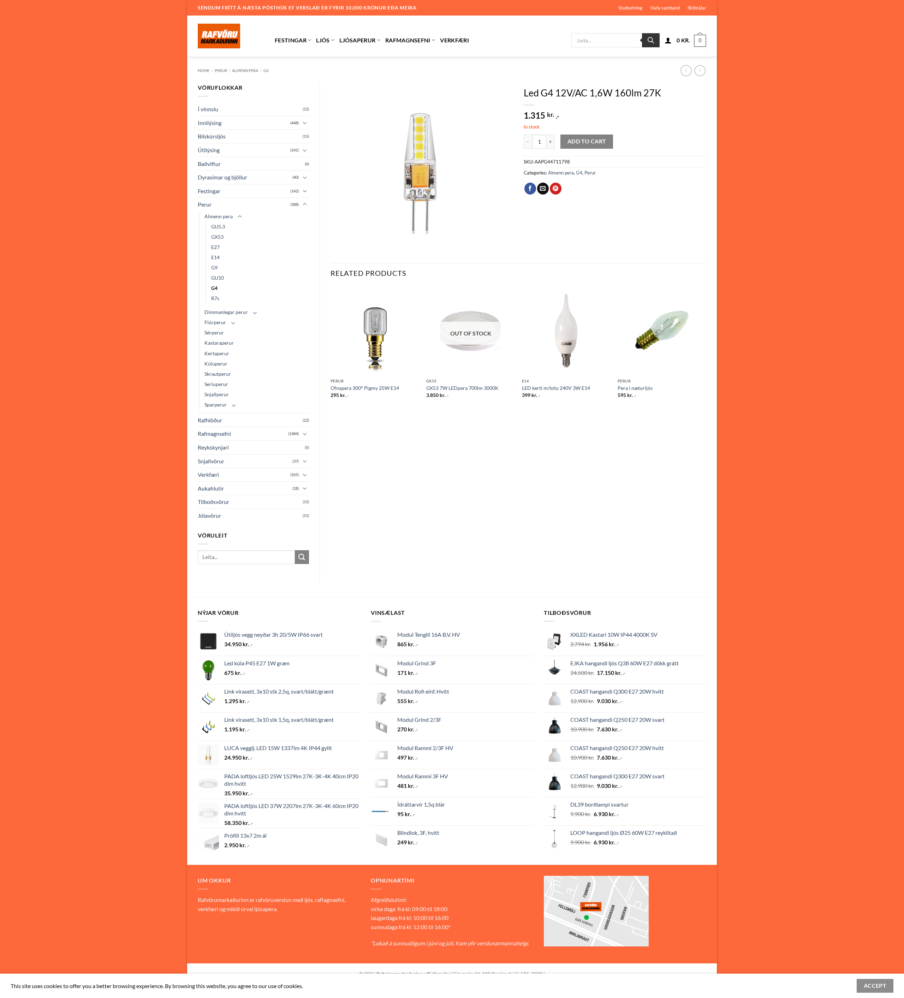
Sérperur (214, 332)
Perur (221, 70)
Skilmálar (697, 8)
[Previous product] (699, 70)
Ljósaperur (357, 40)
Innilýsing (209, 122)
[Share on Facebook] (530, 189)
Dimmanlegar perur (226, 312)
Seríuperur (216, 384)
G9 (214, 268)
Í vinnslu (208, 109)
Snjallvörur (211, 461)
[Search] (651, 40)
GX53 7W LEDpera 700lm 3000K (462, 388)
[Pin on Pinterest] (555, 189)
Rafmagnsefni (407, 40)
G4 (265, 70)
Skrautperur (217, 374)
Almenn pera (245, 70)
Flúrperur (215, 322)
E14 (215, 257)
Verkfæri (454, 40)
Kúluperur (215, 364)
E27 (215, 247)
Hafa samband (665, 8)
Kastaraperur (219, 343)
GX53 (217, 237)
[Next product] (685, 70)
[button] (668, 40)
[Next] (706, 348)
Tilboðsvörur (213, 501)
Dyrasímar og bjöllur (222, 177)
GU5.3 (218, 227)
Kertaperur (216, 353)
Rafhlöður (210, 420)
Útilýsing (209, 150)
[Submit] (302, 557)
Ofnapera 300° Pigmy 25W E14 (365, 388)
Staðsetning (630, 8)
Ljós (322, 40)
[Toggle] (305, 122)
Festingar (291, 40)
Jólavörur (209, 515)
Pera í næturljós (635, 388)
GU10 (217, 278)
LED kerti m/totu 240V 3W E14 (556, 388)
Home (203, 70)
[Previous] (331, 348)
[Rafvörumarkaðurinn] (231, 36)
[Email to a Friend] (543, 189)
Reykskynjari (213, 447)
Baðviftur (209, 163)
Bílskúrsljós (212, 136)
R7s (215, 298)
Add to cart (586, 141)
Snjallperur (216, 394)
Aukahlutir (211, 488)
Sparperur (215, 405)
